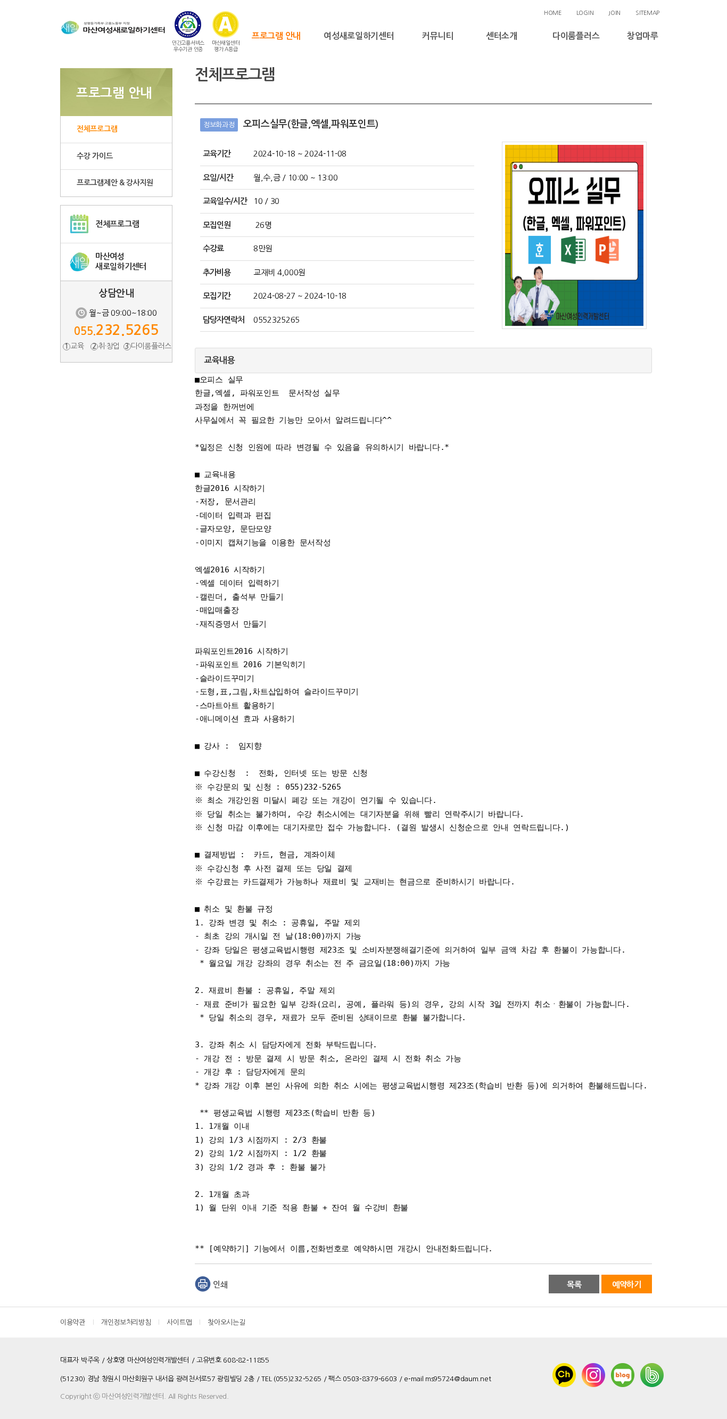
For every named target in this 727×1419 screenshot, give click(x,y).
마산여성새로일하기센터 (120, 261)
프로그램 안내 (276, 36)
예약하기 (626, 1285)
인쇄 (220, 1285)
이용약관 (72, 1322)
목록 (574, 1285)
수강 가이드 (94, 156)
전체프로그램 (97, 129)
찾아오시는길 (226, 1322)
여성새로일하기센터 (359, 36)
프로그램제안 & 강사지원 (115, 182)
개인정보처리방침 (126, 1322)
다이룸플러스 (575, 36)
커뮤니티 (437, 36)
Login (585, 13)
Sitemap (647, 13)
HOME (552, 13)
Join (614, 13)
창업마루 (642, 36)
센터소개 (501, 36)
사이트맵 (179, 1322)
